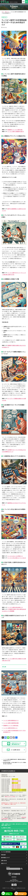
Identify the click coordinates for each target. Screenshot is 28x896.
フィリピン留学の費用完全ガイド (11, 720)
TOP (2, 11)
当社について (4, 863)
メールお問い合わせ (15, 750)
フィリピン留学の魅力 (6, 852)
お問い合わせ (4, 860)
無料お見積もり (21, 839)
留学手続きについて (5, 857)
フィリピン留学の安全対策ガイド (15, 607)
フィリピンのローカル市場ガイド (15, 556)
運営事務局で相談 (8, 836)
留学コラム (7, 11)
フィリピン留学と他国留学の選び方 (15, 131)
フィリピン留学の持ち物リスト (10, 728)
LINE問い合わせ (9, 839)
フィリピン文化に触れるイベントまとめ (16, 558)
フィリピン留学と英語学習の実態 (11, 723)
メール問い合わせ (21, 836)
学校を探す (3, 854)
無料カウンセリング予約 (10, 796)
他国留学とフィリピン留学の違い (15, 129)
